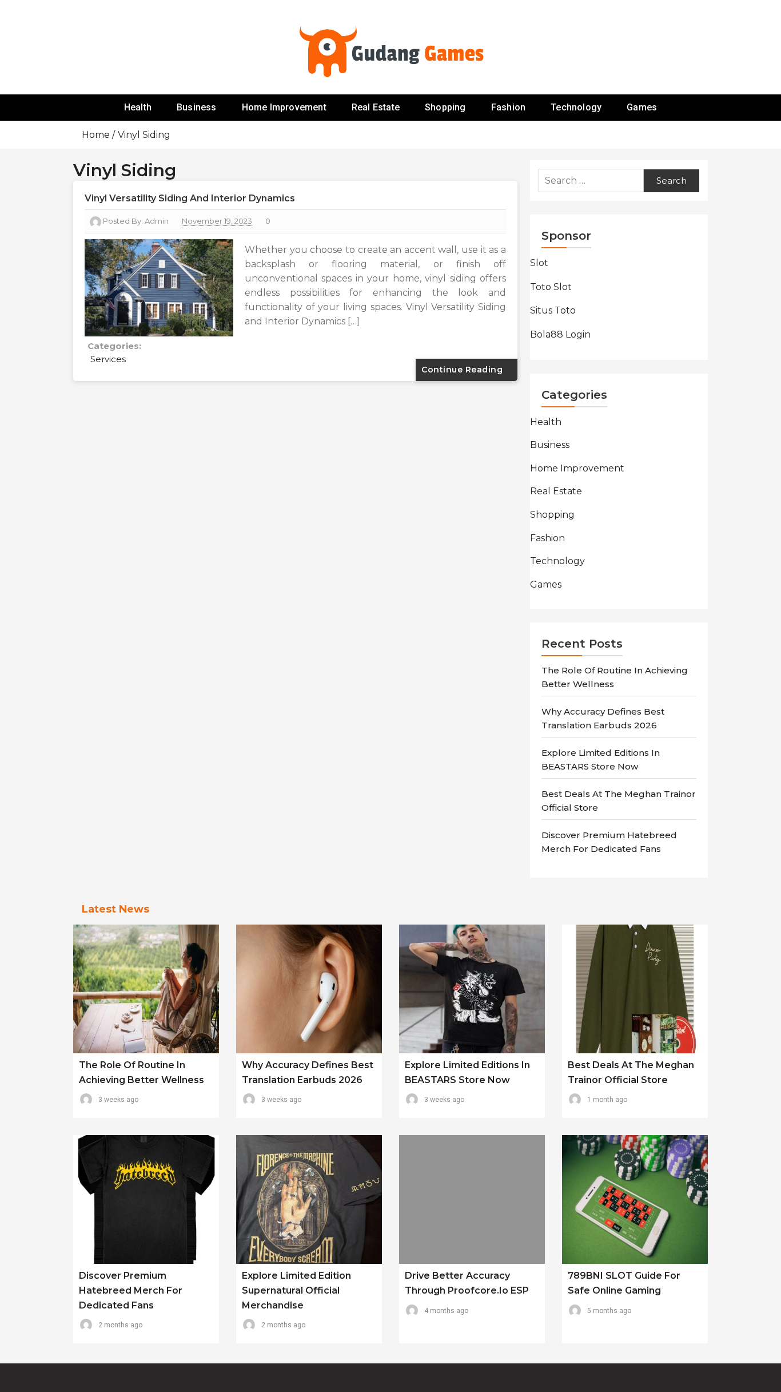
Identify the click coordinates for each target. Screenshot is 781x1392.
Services (108, 359)
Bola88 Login (560, 334)
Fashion (508, 107)
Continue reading (463, 369)
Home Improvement (284, 107)
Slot (539, 262)
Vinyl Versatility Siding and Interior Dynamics (190, 198)
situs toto (553, 310)
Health (138, 107)
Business (197, 107)
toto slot (551, 286)
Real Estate (376, 107)
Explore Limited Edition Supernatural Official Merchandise (296, 1290)
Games (642, 107)
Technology (576, 107)
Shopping (445, 107)
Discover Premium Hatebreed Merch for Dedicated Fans (130, 1290)
